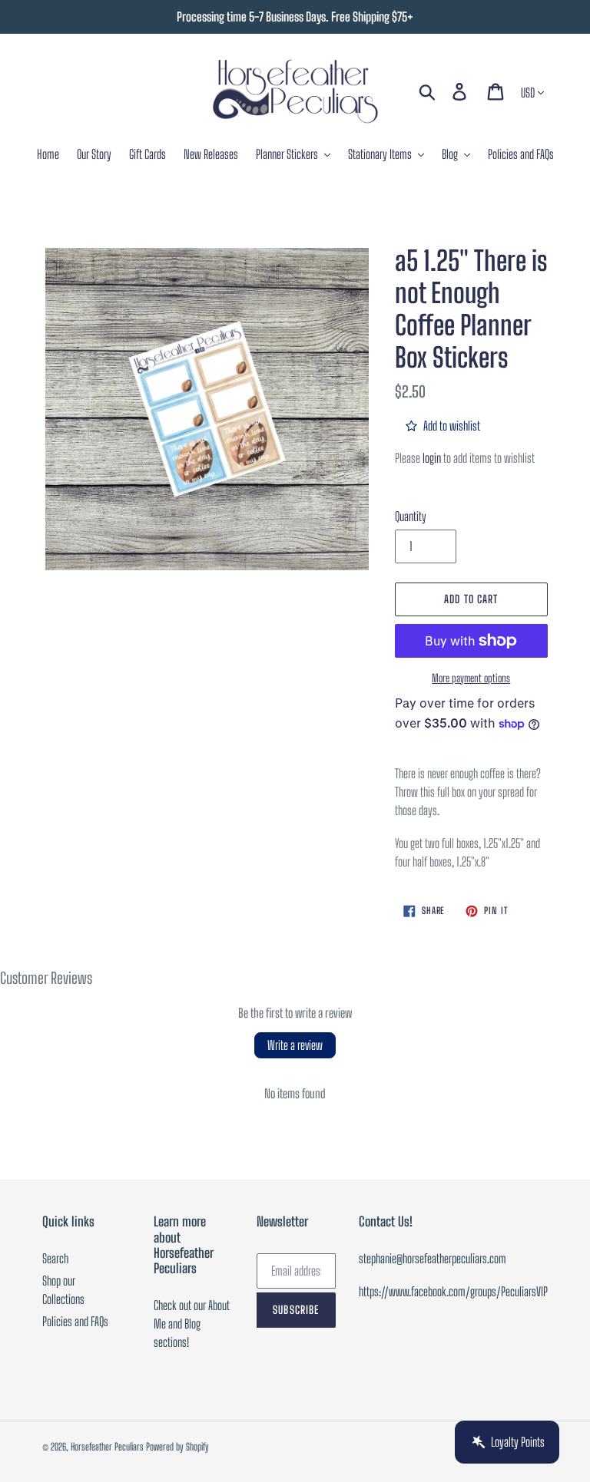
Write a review (295, 1045)
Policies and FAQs (75, 1321)
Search (55, 1258)
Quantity (410, 516)
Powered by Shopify (177, 1447)
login (432, 458)
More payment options (471, 678)
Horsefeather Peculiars (107, 1447)
